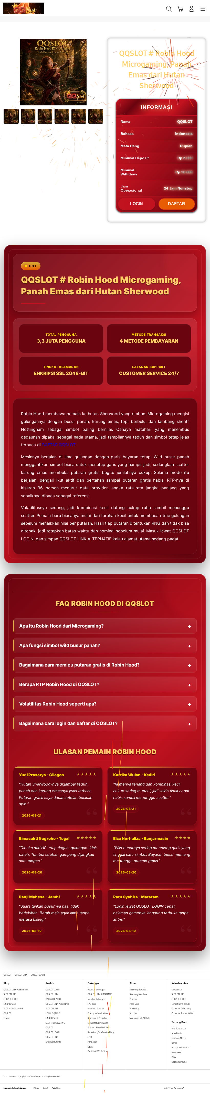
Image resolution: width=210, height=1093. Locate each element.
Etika (174, 1057)
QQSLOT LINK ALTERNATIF (16, 990)
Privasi (36, 1088)
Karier (174, 1043)
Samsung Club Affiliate (140, 1018)
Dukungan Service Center (99, 1013)
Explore (7, 1018)
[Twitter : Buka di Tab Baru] (193, 1088)
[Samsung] (15, 8)
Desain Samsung (179, 1062)
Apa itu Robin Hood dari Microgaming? (61, 626)
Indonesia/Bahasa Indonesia (15, 1088)
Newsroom (177, 1052)
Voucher (134, 1013)
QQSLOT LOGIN (53, 990)
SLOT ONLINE (10, 994)
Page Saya (134, 1004)
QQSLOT (7, 1013)
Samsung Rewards (138, 990)
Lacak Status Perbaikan (98, 1023)
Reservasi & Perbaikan (98, 1018)
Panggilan (92, 1042)
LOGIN (136, 204)
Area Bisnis (177, 1033)
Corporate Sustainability (182, 1013)
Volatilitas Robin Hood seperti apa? (58, 704)
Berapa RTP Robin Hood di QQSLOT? (59, 684)
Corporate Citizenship (182, 1009)
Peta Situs (56, 1088)
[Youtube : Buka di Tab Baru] (205, 1088)
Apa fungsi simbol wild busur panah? (59, 645)
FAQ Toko (92, 1004)
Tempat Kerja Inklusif (181, 1004)
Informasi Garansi (96, 1009)
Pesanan (134, 999)
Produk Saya (135, 1009)
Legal (45, 1088)
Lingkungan (177, 990)
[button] (180, 9)
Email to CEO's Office (97, 1051)
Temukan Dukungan (96, 999)
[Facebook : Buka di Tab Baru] (188, 1088)
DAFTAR (176, 204)
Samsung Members (138, 994)
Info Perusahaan (179, 1029)
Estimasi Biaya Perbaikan (99, 1028)
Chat (90, 1037)
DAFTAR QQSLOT (58, 444)
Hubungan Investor (180, 1048)
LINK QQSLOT (10, 1004)
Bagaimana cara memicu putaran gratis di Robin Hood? (79, 665)
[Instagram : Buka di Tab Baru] (199, 1088)
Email (90, 1047)
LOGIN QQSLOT (11, 999)
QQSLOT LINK (52, 994)
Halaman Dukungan (96, 990)
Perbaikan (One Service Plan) (101, 1032)
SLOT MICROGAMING (13, 1009)
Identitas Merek (179, 1038)
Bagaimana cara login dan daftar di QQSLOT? (68, 723)
